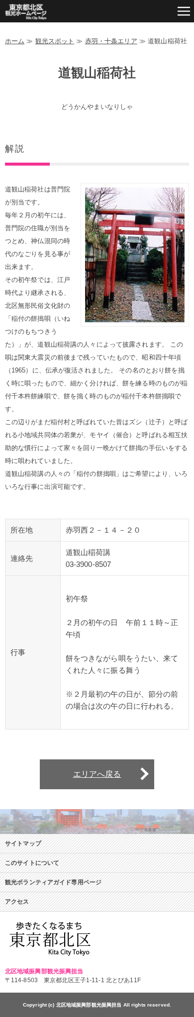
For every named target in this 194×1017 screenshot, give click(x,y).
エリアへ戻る (97, 774)
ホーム (14, 41)
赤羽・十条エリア (111, 41)
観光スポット (55, 41)
